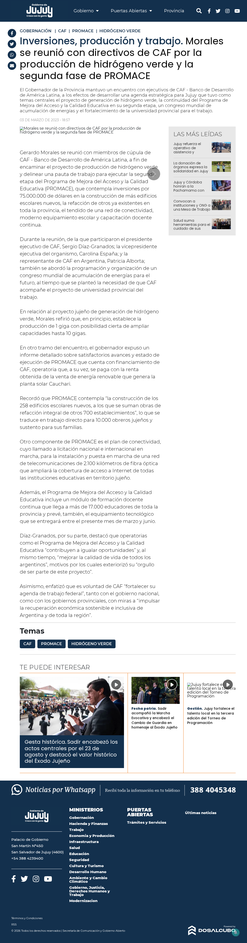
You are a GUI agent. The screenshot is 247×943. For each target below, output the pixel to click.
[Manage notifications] (236, 932)
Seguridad (79, 859)
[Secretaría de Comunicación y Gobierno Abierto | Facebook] (209, 10)
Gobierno (84, 10)
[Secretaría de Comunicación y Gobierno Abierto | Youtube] (237, 10)
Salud (74, 847)
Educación (79, 853)
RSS (14, 924)
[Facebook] (12, 33)
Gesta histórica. (45, 742)
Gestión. (195, 708)
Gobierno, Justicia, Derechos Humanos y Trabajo (89, 891)
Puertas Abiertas (129, 10)
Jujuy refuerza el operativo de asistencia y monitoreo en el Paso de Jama (187, 151)
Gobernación (81, 817)
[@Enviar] (12, 65)
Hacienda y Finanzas (88, 823)
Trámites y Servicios (146, 822)
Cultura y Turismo (86, 865)
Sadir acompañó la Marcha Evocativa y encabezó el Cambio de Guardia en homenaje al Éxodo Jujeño (154, 718)
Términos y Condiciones (26, 918)
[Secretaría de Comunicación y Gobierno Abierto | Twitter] (218, 10)
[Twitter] (12, 44)
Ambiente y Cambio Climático (88, 880)
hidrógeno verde (91, 644)
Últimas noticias (200, 812)
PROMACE (51, 644)
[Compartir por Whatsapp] (12, 55)
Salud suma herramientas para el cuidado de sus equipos (191, 226)
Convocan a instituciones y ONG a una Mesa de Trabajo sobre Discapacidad (191, 207)
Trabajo (76, 829)
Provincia (174, 10)
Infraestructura (84, 841)
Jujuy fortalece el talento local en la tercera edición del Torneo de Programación (210, 715)
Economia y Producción (91, 835)
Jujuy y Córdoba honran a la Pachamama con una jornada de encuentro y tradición (188, 192)
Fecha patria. (144, 708)
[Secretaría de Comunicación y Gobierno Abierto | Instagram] (227, 10)
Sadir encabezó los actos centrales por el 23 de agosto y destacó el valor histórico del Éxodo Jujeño (71, 751)
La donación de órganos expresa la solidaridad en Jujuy (190, 167)
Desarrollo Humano (87, 871)
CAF (27, 644)
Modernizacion (83, 900)
